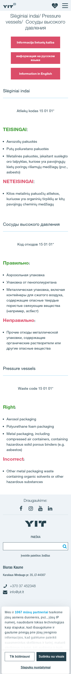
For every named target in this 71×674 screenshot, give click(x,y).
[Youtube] (40, 508)
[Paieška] (64, 546)
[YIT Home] (9, 5)
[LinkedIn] (50, 508)
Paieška (35, 537)
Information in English (35, 74)
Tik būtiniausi (20, 656)
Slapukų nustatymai (35, 667)
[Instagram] (31, 508)
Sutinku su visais (51, 656)
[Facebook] (21, 508)
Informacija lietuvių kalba (35, 42)
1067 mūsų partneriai (31, 612)
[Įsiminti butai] (55, 5)
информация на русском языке (35, 58)
